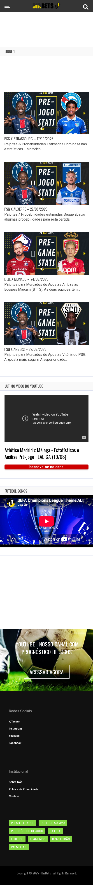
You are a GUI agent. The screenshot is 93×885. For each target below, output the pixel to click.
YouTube (14, 735)
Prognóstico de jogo (27, 831)
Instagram (15, 728)
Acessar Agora (47, 672)
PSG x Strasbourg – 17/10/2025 (28, 139)
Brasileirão (61, 839)
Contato (14, 796)
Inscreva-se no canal (46, 467)
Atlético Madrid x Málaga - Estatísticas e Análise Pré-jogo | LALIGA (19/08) (42, 453)
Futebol (17, 839)
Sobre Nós (15, 782)
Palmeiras (18, 847)
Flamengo (37, 839)
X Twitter (14, 721)
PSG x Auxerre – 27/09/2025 (25, 209)
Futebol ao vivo (53, 823)
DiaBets (46, 873)
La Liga (55, 831)
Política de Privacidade (23, 789)
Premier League (22, 823)
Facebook (15, 743)
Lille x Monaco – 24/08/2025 (26, 279)
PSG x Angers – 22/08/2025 (25, 349)
